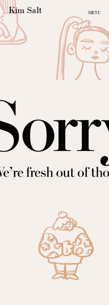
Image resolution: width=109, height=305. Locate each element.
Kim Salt (25, 10)
